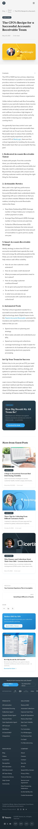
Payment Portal (7, 719)
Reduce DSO (25, 705)
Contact (23, 759)
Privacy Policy (25, 773)
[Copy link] (4, 608)
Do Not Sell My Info (27, 792)
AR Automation (7, 705)
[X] (7, 824)
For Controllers (25, 729)
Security (23, 763)
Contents (5, 73)
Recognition (6, 763)
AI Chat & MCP (6, 732)
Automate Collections (27, 708)
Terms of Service (26, 777)
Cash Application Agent (9, 722)
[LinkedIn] (5, 824)
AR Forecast (6, 725)
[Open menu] (34, 3)
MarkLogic (17, 139)
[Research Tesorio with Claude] (23, 809)
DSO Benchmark (7, 770)
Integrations (6, 736)
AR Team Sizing (7, 773)
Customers (5, 759)
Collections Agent (7, 712)
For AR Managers (26, 732)
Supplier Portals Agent (9, 715)
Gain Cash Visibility (27, 722)
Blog (3, 11)
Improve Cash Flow (27, 712)
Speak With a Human (12, 626)
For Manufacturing (27, 743)
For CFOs (24, 725)
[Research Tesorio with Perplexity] (21, 809)
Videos (4, 756)
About (23, 753)
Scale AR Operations (27, 715)
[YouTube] (10, 824)
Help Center (6, 780)
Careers (23, 756)
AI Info (23, 766)
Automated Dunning (8, 708)
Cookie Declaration (27, 795)
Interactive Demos (8, 777)
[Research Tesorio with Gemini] (26, 809)
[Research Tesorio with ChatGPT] (18, 809)
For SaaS (23, 739)
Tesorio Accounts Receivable (15, 318)
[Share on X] (12, 608)
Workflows (5, 729)
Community (5, 784)
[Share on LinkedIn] (8, 608)
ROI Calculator (6, 766)
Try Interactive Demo (26, 684)
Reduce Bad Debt (26, 719)
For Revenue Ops (26, 736)
